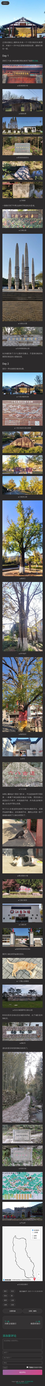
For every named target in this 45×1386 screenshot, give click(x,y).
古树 (5, 1305)
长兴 (12, 1291)
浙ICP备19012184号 (22, 1383)
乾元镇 (35, 61)
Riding (27, 23)
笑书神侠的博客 (29, 1381)
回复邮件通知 (35, 1367)
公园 (12, 1300)
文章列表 (13, 1311)
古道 (12, 1305)
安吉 (5, 1296)
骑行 (5, 1291)
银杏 (5, 1300)
